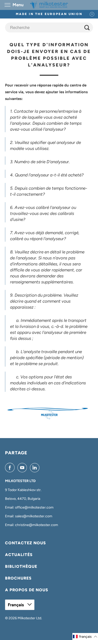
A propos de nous (26, 590)
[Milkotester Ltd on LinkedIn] (35, 467)
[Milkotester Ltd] (49, 5)
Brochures (18, 578)
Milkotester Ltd (29, 618)
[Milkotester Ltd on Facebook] (11, 467)
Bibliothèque (21, 566)
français (16, 604)
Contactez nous (25, 543)
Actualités (19, 554)
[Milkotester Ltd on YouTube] (23, 467)
